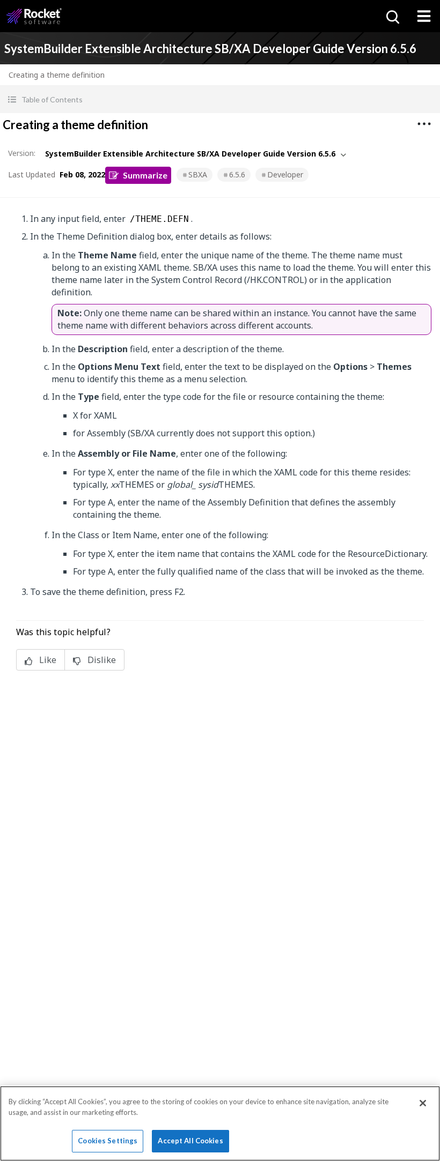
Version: (21, 153)
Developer (285, 174)
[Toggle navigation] (424, 16)
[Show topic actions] (424, 124)
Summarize (145, 175)
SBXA (197, 174)
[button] (220, 99)
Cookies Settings (107, 1140)
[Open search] (391, 16)
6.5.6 (237, 174)
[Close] (423, 1103)
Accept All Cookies (190, 1140)
